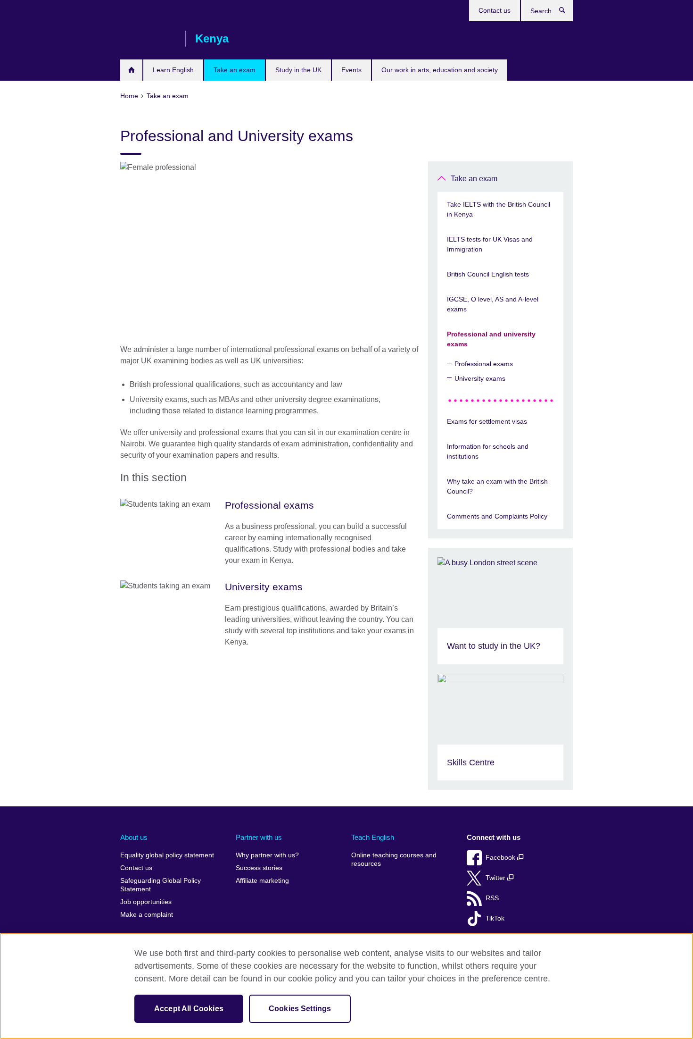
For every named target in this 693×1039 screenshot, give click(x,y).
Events (351, 70)
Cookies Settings (300, 1009)
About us (134, 837)
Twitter (496, 877)
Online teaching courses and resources (394, 859)
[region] (346, 986)
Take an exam (235, 70)
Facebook (501, 857)
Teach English (372, 837)
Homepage (131, 70)
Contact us (494, 10)
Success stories (259, 867)
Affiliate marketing (262, 880)
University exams (479, 378)
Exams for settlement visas (487, 421)
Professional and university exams (491, 339)
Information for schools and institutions (487, 451)
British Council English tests (488, 274)
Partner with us (259, 837)
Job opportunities (146, 901)
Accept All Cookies (188, 1009)
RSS (492, 898)
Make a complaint (146, 914)
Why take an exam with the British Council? (497, 486)
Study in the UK (298, 70)
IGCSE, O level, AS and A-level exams (492, 304)
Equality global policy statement (167, 855)
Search (567, 12)
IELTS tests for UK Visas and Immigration (490, 244)
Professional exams (483, 364)
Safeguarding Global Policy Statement (160, 885)
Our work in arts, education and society (439, 70)
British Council (148, 39)
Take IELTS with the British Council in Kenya (498, 209)
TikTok (495, 918)
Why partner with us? (267, 855)
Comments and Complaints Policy (497, 516)
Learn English (173, 70)
